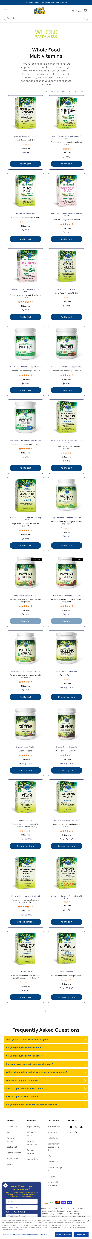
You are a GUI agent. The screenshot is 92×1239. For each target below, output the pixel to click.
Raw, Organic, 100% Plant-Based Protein (25, 367)
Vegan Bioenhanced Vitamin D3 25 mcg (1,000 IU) (66, 441)
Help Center (53, 1138)
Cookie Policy (18, 1230)
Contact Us (53, 1161)
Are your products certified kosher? (24, 1055)
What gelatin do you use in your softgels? (27, 1039)
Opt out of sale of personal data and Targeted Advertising (25, 1234)
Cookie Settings (14, 1152)
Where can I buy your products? (22, 1080)
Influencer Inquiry (32, 1134)
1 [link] (38, 1011)
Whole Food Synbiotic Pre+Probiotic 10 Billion (66, 897)
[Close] (88, 1220)
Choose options (66, 697)
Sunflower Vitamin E (25, 972)
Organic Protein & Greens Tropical (25, 595)
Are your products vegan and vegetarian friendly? (31, 1104)
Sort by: (44, 91)
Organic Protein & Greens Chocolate (66, 595)
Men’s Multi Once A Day (25, 214)
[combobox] (46, 18)
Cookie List (12, 1147)
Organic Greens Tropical (25, 747)
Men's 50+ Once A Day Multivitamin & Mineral (66, 137)
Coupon (51, 1176)
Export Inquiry (33, 1126)
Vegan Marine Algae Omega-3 (25, 136)
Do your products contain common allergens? (29, 1064)
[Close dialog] (5, 1185)
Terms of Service (10, 1139)
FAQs (50, 1156)
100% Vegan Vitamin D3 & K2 (66, 289)
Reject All (81, 1234)
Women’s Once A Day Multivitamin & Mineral (26, 290)
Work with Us (33, 1159)
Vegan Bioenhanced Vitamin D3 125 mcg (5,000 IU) (25, 519)
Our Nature (12, 1126)
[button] (5, 11)
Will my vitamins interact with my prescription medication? (36, 1072)
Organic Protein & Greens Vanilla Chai (25, 671)
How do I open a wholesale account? (24, 1088)
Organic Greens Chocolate (66, 747)
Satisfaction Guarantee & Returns (53, 1147)
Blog (9, 1132)
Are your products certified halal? (23, 1047)
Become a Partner (31, 1152)
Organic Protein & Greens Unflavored (66, 518)
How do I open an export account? (23, 1096)
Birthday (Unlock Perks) (15, 1212)
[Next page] (53, 1011)
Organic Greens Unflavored (66, 671)
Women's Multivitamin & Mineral (66, 820)
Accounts (52, 1132)
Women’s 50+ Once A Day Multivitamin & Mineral (66, 215)
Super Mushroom (66, 972)
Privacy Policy (13, 1158)
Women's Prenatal (25, 820)
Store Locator (54, 1126)
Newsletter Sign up (55, 1169)
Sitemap (10, 1164)
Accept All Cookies (63, 1234)
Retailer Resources (32, 1143)
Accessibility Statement (54, 1184)
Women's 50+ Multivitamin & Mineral (25, 896)
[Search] (85, 18)
